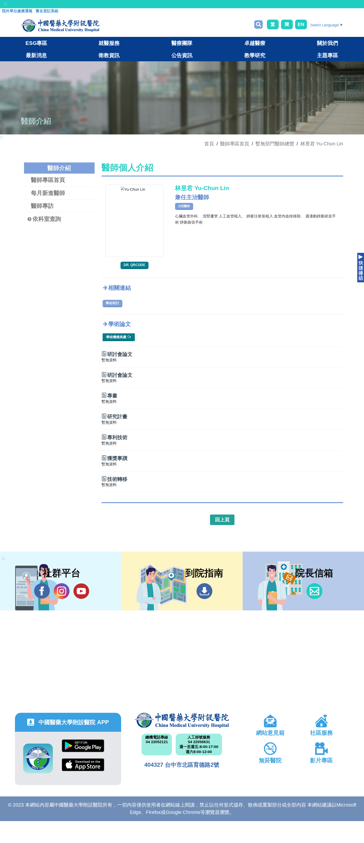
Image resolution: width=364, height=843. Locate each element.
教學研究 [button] (254, 55)
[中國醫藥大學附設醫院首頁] (60, 25)
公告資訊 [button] (182, 55)
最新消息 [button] (36, 55)
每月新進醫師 (48, 193)
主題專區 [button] (327, 55)
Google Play (83, 749)
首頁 (209, 143)
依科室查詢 (47, 219)
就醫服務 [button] (109, 43)
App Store (83, 767)
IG (62, 591)
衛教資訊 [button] (109, 55)
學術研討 (112, 303)
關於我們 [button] (327, 43)
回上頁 (222, 519)
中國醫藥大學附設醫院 (182, 720)
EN (301, 24)
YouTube (81, 591)
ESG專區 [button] (36, 43)
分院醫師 (184, 206)
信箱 (314, 591)
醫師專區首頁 (48, 180)
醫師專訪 (42, 206)
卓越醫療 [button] (254, 43)
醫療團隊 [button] (182, 43)
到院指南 (204, 591)
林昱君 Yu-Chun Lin (321, 143)
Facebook (42, 591)
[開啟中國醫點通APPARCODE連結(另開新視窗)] (38, 758)
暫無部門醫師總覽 (275, 143)
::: (5, 4)
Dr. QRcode (134, 265)
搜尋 (258, 24)
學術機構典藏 (116, 337)
